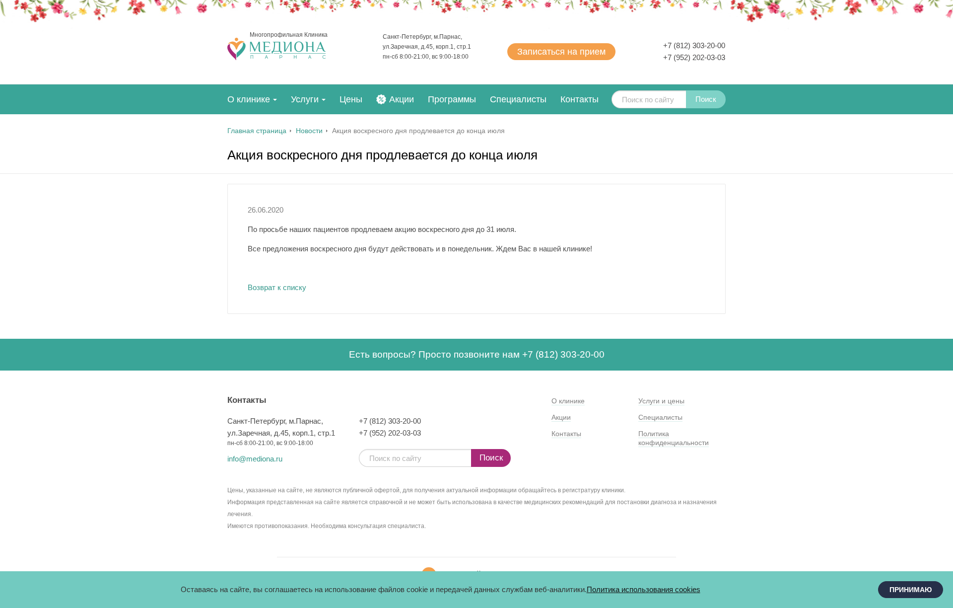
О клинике (248, 99)
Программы (452, 99)
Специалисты (518, 99)
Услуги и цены (661, 401)
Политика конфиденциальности (673, 438)
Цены (351, 99)
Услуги (305, 99)
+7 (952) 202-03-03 (694, 57)
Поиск (705, 99)
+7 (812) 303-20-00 (694, 45)
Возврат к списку (277, 287)
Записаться (561, 52)
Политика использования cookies (643, 589)
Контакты (579, 99)
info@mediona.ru (254, 459)
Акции (401, 99)
